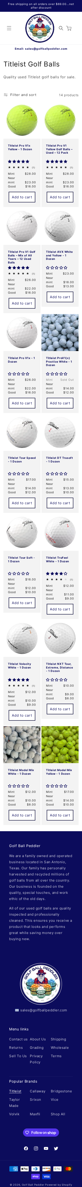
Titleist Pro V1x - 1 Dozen (21, 359)
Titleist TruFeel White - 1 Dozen (57, 559)
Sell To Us (18, 1056)
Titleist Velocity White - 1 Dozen (19, 665)
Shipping (58, 1039)
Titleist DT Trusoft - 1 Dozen (59, 459)
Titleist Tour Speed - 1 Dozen (22, 459)
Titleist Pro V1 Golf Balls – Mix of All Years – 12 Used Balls (22, 257)
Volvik (14, 1114)
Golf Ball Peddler (33, 1184)
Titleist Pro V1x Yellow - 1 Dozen (20, 147)
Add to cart (22, 197)
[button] (9, 28)
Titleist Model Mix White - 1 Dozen (21, 771)
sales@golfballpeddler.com (46, 48)
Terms (56, 1056)
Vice (54, 1099)
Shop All (58, 1114)
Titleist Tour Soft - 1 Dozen (21, 559)
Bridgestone (61, 1091)
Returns (16, 1047)
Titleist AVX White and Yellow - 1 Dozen (59, 255)
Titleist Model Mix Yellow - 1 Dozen (59, 771)
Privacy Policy (36, 1059)
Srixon (35, 1099)
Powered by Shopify (58, 1184)
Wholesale (60, 1047)
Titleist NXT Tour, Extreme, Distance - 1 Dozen (59, 667)
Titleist (15, 1091)
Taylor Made (14, 1102)
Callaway (37, 1091)
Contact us (18, 1039)
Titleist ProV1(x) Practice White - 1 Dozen (59, 361)
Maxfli (35, 1114)
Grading (37, 1047)
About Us (38, 1039)
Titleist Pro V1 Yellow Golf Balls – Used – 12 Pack (59, 149)
